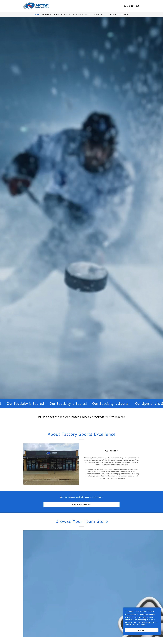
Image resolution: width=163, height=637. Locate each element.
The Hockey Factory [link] (118, 14)
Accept (142, 630)
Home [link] (36, 14)
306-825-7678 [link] (132, 5)
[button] (46, 14)
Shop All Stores (81, 504)
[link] (36, 5)
